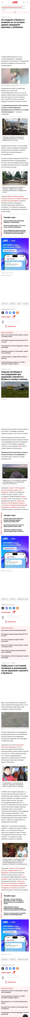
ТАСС (20, 446)
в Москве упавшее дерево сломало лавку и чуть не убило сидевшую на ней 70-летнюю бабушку (14, 198)
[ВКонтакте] (13, 312)
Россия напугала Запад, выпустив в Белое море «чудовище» (13, 651)
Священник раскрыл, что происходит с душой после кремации (14, 352)
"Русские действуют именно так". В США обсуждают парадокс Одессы (13, 363)
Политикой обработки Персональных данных (11, 7)
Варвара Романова (7, 954)
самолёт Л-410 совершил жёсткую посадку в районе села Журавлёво (13, 490)
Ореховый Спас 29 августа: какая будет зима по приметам (14, 1007)
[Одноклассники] (17, 312)
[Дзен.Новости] (2, 312)
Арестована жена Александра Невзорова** (14, 630)
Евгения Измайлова (7, 275)
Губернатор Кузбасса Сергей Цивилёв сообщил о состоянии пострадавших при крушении (14, 503)
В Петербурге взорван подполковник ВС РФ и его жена (14, 341)
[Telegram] (10, 312)
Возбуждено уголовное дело (10, 507)
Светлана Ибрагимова (8, 570)
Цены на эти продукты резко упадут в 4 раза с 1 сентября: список (14, 335)
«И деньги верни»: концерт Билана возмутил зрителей (14, 357)
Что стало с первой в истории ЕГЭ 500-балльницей (12, 640)
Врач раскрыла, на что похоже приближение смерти (14, 1002)
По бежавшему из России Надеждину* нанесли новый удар (15, 346)
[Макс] (6, 312)
